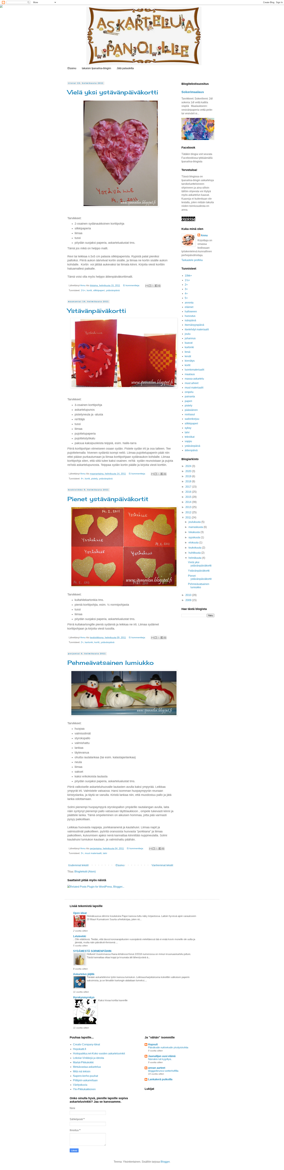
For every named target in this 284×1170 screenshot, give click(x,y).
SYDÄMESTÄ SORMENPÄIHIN (92, 951)
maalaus (190, 374)
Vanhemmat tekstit (162, 865)
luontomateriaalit (194, 369)
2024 (188, 466)
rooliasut (190, 414)
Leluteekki (79, 936)
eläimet (189, 307)
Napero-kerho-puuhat (85, 1075)
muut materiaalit (93, 853)
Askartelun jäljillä (83, 974)
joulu (187, 333)
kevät (188, 356)
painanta (190, 396)
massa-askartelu (194, 378)
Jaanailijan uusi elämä (162, 1056)
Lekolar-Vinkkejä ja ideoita (88, 1058)
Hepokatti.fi (79, 1049)
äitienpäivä (191, 450)
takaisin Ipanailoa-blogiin (96, 68)
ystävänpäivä (113, 290)
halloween (191, 311)
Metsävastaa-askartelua (87, 1066)
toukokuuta (195, 547)
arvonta (189, 302)
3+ (82, 853)
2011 (188, 517)
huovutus (190, 316)
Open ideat (80, 913)
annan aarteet (156, 1067)
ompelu (189, 392)
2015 (188, 497)
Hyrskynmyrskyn (84, 997)
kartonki (89, 642)
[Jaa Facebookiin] (156, 285)
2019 (188, 476)
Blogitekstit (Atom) (85, 871)
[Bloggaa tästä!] (150, 285)
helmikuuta (195, 557)
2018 (188, 481)
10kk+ (188, 275)
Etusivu (72, 68)
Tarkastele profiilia (192, 260)
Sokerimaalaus (192, 92)
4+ (82, 478)
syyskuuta (195, 537)
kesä (187, 351)
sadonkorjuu (192, 418)
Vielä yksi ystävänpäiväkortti (112, 92)
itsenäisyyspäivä (194, 324)
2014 (188, 502)
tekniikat (189, 436)
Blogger (165, 1161)
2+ (82, 642)
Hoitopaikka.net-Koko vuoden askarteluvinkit (99, 1053)
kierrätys (190, 360)
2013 (188, 507)
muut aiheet (191, 383)
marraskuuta (196, 527)
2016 (188, 491)
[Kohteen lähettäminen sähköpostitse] (146, 285)
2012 (188, 512)
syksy (188, 428)
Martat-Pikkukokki (83, 1062)
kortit (89, 290)
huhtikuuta (195, 552)
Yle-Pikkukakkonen (84, 1089)
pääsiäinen (191, 410)
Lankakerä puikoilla (160, 1079)
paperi (188, 401)
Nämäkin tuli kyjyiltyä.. (160, 1059)
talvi (105, 853)
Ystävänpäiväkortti (96, 310)
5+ (186, 298)
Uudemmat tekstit (78, 865)
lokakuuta (195, 532)
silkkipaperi (99, 290)
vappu (188, 441)
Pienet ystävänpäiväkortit (107, 499)
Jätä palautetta (125, 68)
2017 (188, 486)
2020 (188, 471)
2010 (188, 595)
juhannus (190, 338)
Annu (204, 235)
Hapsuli (153, 1044)
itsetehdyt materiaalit (197, 329)
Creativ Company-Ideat (86, 1044)
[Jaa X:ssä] (153, 285)
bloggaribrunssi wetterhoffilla (163, 1070)
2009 (188, 600)
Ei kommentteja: (132, 285)
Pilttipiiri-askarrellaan (85, 1080)
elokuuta (194, 542)
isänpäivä (190, 320)
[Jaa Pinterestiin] (159, 285)
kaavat (188, 342)
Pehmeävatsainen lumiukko (110, 662)
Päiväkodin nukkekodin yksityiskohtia (168, 1047)
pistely (94, 478)
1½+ (83, 290)
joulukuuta (195, 522)
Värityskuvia (80, 1084)
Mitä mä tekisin (81, 1071)
